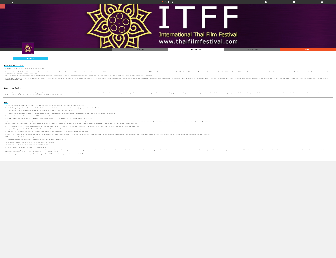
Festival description (14, 65)
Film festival (140, 49)
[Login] (322, 1)
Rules (6, 102)
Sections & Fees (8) (252, 49)
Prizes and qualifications (12, 88)
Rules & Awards (196, 49)
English (30, 58)
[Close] (2, 6)
